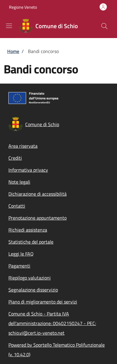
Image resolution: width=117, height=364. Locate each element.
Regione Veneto (23, 7)
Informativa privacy (28, 169)
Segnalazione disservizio (33, 289)
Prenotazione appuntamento (37, 217)
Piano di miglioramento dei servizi (42, 301)
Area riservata (23, 145)
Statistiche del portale (30, 241)
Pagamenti (19, 265)
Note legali (19, 181)
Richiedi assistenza (27, 229)
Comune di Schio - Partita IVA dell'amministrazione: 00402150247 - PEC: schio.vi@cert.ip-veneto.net (52, 323)
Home (13, 51)
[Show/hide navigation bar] (9, 26)
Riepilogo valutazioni (29, 277)
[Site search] (104, 26)
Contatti (16, 205)
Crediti (15, 157)
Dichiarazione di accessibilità (37, 193)
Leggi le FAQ (21, 253)
